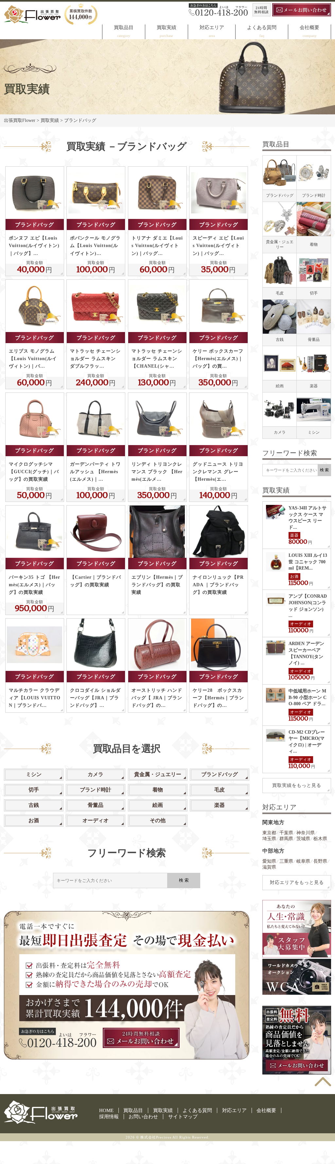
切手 (33, 789)
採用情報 (109, 1116)
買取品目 (123, 27)
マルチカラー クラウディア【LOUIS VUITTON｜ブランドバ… (35, 698)
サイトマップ (183, 1116)
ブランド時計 (95, 789)
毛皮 (219, 789)
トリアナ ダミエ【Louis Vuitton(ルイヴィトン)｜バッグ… (157, 246)
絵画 (157, 805)
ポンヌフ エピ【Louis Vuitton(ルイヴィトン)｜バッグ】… (34, 246)
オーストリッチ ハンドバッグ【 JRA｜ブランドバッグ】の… (157, 698)
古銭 (33, 805)
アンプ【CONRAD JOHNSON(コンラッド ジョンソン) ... (308, 606)
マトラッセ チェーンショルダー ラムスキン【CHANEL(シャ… (157, 359)
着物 (157, 789)
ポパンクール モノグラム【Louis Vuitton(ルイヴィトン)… (95, 246)
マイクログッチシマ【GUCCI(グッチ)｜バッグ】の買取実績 (34, 472)
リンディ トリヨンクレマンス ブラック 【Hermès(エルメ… (157, 472)
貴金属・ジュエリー (157, 774)
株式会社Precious (155, 1137)
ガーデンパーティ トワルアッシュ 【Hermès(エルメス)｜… (95, 472)
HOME (106, 1110)
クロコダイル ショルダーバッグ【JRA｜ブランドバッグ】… (95, 698)
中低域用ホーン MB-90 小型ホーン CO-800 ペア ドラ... (307, 697)
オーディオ (95, 820)
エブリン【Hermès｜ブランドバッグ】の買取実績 (157, 585)
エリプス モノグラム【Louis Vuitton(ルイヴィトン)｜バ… (33, 359)
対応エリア (212, 27)
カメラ (95, 774)
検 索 (184, 880)
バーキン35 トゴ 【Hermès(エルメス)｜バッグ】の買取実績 (34, 585)
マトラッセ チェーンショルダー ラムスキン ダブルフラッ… (95, 359)
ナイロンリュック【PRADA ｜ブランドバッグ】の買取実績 (218, 585)
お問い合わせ (143, 1116)
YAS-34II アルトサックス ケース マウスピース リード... (307, 518)
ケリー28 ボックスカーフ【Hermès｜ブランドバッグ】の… (218, 698)
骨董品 (95, 805)
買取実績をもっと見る (296, 785)
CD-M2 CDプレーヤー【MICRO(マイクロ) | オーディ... (307, 742)
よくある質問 (261, 27)
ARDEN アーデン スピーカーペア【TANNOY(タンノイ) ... (306, 653)
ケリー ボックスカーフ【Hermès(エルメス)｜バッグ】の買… (218, 359)
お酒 (33, 820)
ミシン (34, 774)
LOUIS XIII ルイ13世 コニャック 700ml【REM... (308, 562)
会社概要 (309, 27)
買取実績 (166, 27)
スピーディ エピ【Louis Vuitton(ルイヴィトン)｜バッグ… (218, 246)
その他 (158, 820)
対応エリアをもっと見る (297, 882)
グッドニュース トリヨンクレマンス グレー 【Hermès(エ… (218, 472)
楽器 (219, 805)
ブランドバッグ (34, 224)
